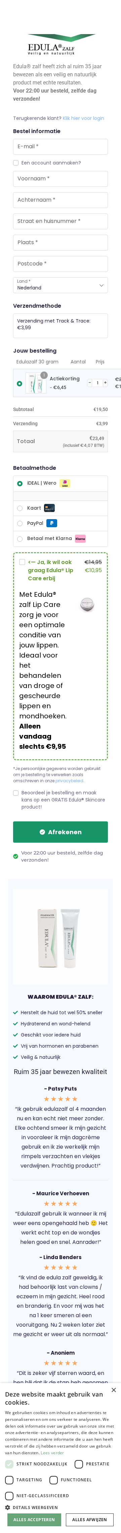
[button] (60, 1507)
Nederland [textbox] (29, 287)
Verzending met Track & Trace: (53, 324)
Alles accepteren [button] (34, 1520)
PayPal (35, 523)
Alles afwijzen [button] (89, 1520)
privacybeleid (69, 781)
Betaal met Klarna (49, 538)
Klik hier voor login (83, 118)
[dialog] (60, 1458)
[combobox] (60, 285)
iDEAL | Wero (42, 483)
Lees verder (52, 1453)
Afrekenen (65, 832)
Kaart (34, 508)
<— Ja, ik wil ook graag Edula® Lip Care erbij (50, 570)
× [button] (113, 1390)
